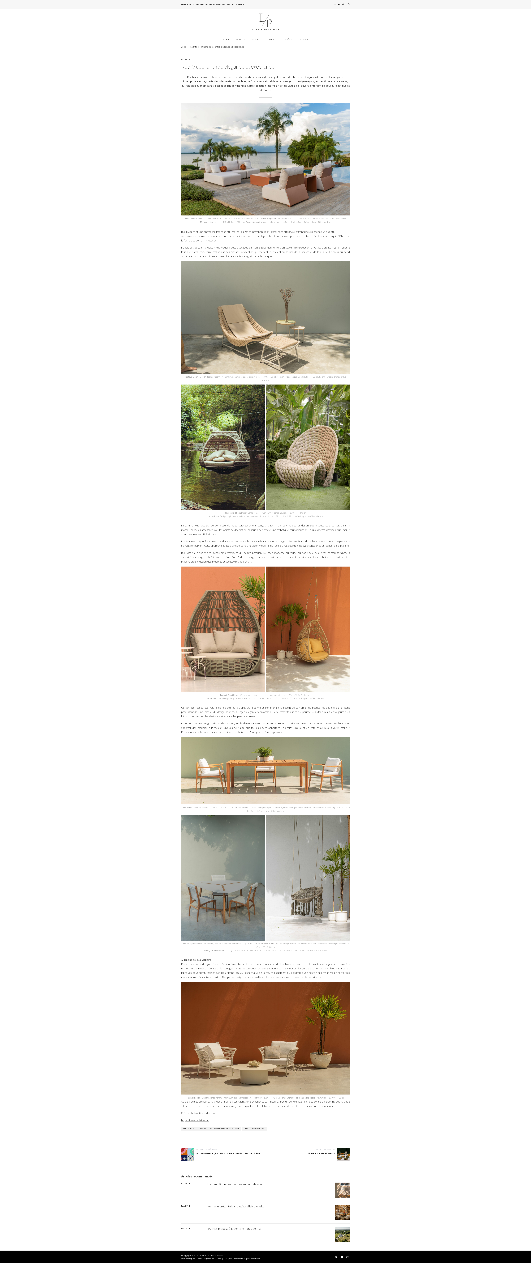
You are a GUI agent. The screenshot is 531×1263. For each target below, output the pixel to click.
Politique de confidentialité (234, 1258)
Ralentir (225, 39)
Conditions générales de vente (209, 1258)
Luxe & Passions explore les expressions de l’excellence (212, 4)
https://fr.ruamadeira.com (195, 1120)
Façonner (256, 39)
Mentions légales (188, 1258)
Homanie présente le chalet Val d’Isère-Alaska (235, 1206)
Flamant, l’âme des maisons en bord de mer (234, 1184)
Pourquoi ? (304, 39)
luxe (246, 1128)
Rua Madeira (258, 1128)
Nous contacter (253, 1258)
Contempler (273, 39)
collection (189, 1128)
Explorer (240, 39)
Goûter (288, 39)
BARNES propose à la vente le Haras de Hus (234, 1229)
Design (202, 1128)
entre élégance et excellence (224, 1128)
